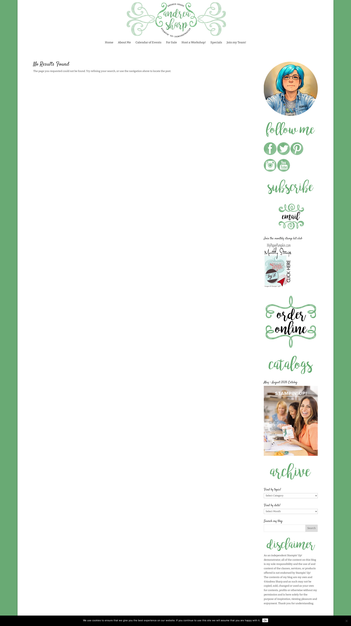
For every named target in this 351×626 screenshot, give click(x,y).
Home (109, 42)
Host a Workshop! (194, 42)
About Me (124, 42)
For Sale (171, 42)
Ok (265, 620)
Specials (216, 42)
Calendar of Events (148, 42)
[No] (346, 621)
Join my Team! (236, 42)
